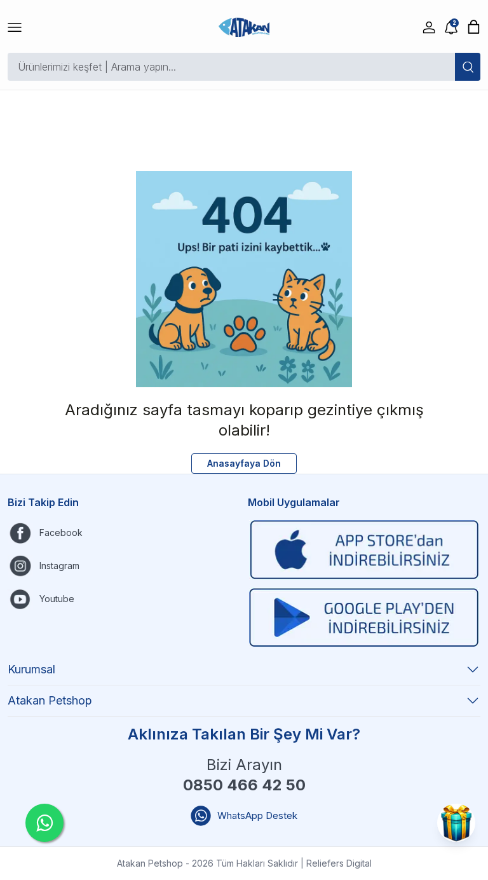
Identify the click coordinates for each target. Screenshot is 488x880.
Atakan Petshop (50, 700)
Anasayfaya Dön (244, 463)
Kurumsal (31, 669)
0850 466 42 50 (244, 785)
